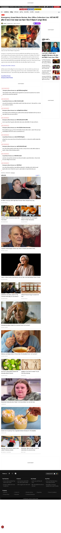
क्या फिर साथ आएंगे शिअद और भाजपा (37, 482)
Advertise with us (29, 492)
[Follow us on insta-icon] (15, 474)
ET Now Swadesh (25, 6)
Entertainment (8, 172)
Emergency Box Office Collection (8, 65)
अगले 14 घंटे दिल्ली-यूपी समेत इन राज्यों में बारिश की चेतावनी (51, 482)
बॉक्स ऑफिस (26, 12)
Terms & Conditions (52, 492)
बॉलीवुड (11, 12)
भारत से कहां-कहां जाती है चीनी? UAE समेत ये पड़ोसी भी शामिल (22, 482)
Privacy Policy (6, 494)
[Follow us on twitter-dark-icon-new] (12, 474)
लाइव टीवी (57, 6)
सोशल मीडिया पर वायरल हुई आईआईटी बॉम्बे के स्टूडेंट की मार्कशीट (52, 485)
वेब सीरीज (32, 12)
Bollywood (13, 172)
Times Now (12, 6)
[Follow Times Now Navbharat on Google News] (37, 23)
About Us (5, 492)
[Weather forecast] (47, 7)
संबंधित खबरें (45, 39)
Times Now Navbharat (5, 6)
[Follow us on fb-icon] (9, 474)
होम (1, 12)
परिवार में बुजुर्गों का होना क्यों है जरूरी (23, 484)
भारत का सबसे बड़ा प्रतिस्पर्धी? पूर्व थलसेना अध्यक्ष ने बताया (9, 482)
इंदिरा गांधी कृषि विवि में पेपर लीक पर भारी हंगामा (38, 485)
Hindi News (3, 172)
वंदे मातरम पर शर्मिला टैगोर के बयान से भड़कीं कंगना (9, 485)
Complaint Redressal (30, 494)
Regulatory (39, 492)
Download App (49, 473)
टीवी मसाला (16, 12)
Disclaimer (16, 494)
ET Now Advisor (31, 6)
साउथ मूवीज (37, 12)
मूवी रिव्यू (21, 12)
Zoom (16, 6)
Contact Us (16, 492)
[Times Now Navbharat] (30, 9)
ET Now (19, 6)
